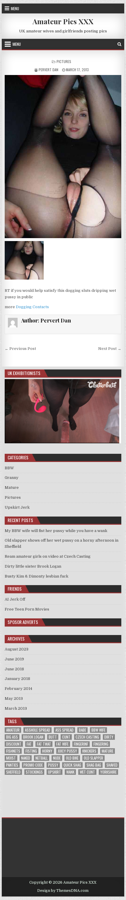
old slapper (93, 758)
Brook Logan (33, 737)
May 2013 (14, 698)
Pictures (64, 61)
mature (107, 751)
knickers (89, 751)
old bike (72, 758)
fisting (31, 751)
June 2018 (14, 669)
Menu (15, 8)
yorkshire (108, 772)
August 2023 (16, 649)
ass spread (64, 730)
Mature (12, 487)
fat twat (44, 744)
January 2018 (17, 678)
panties (12, 765)
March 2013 (16, 708)
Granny (11, 477)
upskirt (54, 772)
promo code (33, 765)
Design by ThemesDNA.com (62, 891)
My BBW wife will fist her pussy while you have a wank (56, 531)
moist (11, 758)
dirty (108, 737)
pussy (53, 765)
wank (70, 772)
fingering (100, 744)
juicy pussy (67, 751)
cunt (66, 737)
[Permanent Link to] (63, 156)
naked (25, 758)
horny (47, 751)
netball (41, 758)
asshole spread (37, 730)
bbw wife (98, 730)
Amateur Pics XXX (63, 21)
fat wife (62, 744)
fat (29, 744)
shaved (112, 765)
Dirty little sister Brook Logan (33, 566)
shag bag (93, 765)
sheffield (13, 772)
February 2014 (18, 688)
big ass (12, 737)
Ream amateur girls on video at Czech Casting (48, 556)
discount (13, 744)
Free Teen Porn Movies (27, 609)
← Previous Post (20, 348)
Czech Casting (87, 737)
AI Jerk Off (15, 599)
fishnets (13, 751)
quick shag (72, 765)
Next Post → (109, 348)
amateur (13, 730)
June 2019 (14, 659)
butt (53, 737)
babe (82, 730)
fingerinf (81, 744)
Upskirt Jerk (17, 507)
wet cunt (87, 772)
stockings (34, 772)
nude (57, 758)
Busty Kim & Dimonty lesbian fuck (36, 576)
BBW (9, 468)
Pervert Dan (48, 69)
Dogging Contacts (32, 307)
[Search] (119, 44)
